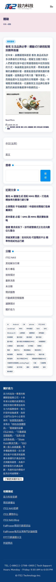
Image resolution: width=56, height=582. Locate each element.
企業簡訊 (22, 333)
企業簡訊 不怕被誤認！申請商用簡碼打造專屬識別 (28, 208)
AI (8, 324)
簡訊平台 (17, 350)
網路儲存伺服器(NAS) (39, 359)
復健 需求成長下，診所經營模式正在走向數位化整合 (28, 229)
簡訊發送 (19, 354)
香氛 (35, 127)
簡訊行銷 (41, 354)
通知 (28, 367)
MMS (20, 329)
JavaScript (11, 329)
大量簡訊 (10, 346)
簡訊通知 (10, 359)
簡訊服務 (10, 42)
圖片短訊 (38, 337)
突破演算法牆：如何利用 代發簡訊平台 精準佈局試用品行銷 (27, 239)
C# (24, 324)
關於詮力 (10, 309)
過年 (44, 367)
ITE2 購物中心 (10, 514)
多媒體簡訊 (42, 341)
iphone (31, 324)
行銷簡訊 (10, 367)
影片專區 (10, 269)
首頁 (4, 24)
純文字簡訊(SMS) (22, 359)
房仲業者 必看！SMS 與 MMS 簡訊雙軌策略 (27, 218)
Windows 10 (11, 333)
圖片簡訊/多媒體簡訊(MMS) (25, 341)
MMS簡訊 (29, 329)
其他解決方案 (12, 263)
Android (16, 324)
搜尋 (8, 165)
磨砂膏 (18, 127)
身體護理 (30, 127)
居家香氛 (12, 127)
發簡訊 (39, 346)
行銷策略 (43, 363)
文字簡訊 (30, 346)
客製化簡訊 (20, 346)
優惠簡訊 (32, 333)
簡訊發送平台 (31, 354)
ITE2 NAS (11, 257)
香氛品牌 (40, 127)
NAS (38, 329)
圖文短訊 (19, 337)
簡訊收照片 (38, 350)
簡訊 (22, 127)
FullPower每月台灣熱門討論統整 (20, 531)
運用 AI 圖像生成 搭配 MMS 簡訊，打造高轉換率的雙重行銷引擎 (27, 198)
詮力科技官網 (10, 496)
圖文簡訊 (29, 337)
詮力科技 (19, 367)
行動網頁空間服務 (15, 297)
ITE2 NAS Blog (11, 520)
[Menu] (51, 6)
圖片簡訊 (10, 341)
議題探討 (10, 303)
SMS (45, 329)
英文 (8, 154)
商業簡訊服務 (16, 420)
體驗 (8, 129)
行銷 (34, 363)
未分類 (9, 286)
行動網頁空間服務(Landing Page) (18, 363)
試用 (25, 127)
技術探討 (10, 274)
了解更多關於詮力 (13, 479)
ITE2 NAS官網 (10, 508)
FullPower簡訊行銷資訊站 (16, 525)
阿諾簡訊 (8, 543)
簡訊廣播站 (27, 350)
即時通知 (41, 333)
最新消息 (10, 280)
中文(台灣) (11, 143)
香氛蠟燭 (46, 127)
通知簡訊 (36, 367)
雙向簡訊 (10, 371)
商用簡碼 (10, 337)
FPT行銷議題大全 (12, 537)
